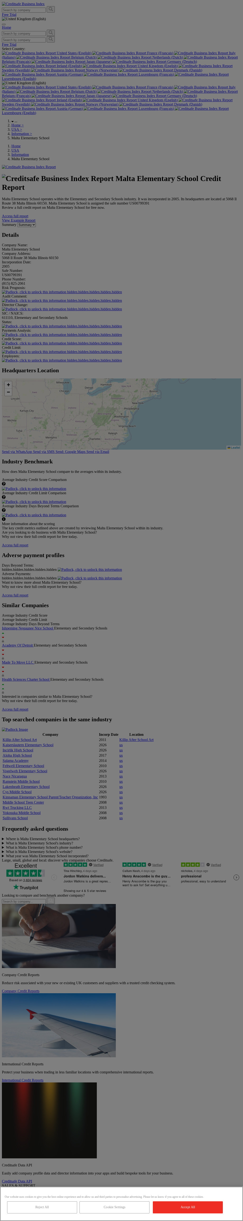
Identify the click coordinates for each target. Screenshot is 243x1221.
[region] (121, 1204)
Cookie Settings (114, 1207)
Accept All (188, 1207)
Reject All (42, 1207)
